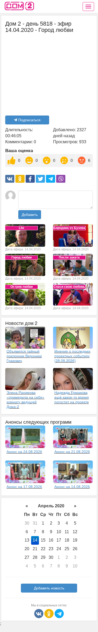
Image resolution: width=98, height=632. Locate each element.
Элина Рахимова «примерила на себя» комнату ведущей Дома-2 (25, 399)
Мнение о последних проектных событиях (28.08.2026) (72, 355)
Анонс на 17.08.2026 (24, 487)
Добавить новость (49, 588)
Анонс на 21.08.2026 (72, 452)
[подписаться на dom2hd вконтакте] (39, 613)
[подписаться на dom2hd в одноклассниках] (49, 613)
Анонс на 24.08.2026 (24, 452)
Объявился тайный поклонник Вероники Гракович (24, 355)
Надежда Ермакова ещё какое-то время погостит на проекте (71, 397)
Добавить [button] (30, 214)
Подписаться (29, 120)
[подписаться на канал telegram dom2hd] (59, 613)
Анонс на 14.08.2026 (72, 487)
